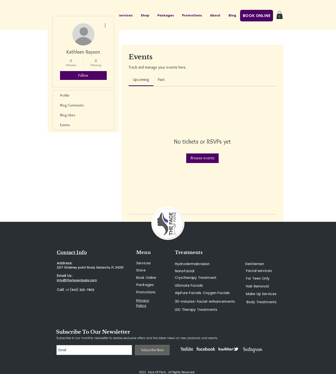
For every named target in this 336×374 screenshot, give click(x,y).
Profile (64, 95)
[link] (141, 79)
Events (65, 125)
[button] (279, 15)
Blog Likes (67, 115)
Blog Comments (72, 105)
